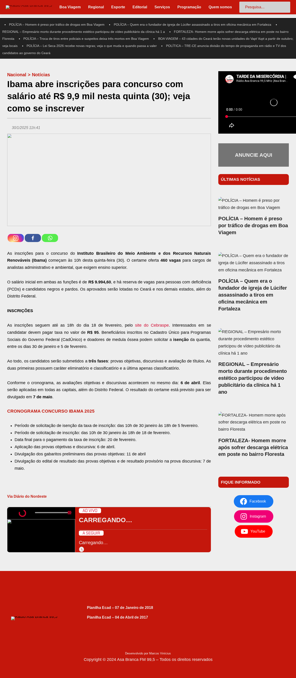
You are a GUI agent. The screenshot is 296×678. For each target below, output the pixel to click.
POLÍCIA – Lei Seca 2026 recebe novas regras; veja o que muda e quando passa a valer (92, 46)
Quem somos (220, 7)
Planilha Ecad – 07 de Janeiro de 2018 (120, 608)
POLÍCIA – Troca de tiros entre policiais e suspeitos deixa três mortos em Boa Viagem (86, 38)
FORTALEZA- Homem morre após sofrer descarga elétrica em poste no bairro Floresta (253, 447)
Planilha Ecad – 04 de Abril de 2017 (117, 617)
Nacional (16, 74)
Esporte (118, 7)
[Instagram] (16, 238)
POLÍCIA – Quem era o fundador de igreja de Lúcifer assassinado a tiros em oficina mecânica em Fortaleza (192, 24)
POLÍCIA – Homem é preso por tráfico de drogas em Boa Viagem (57, 24)
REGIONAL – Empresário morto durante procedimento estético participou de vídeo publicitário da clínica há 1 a (83, 32)
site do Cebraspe (152, 325)
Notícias (41, 74)
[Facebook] (33, 238)
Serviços (162, 7)
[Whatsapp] (50, 238)
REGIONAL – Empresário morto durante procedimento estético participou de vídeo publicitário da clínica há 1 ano (252, 378)
